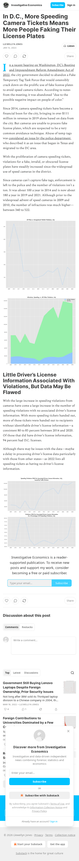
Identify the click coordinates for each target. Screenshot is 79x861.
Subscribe (58, 5)
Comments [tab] (11, 627)
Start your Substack (29, 844)
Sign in (71, 5)
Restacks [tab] (27, 627)
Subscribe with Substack (42, 795)
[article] (39, 696)
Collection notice (65, 835)
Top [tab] (7, 672)
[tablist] (19, 627)
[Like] (6, 56)
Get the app (57, 844)
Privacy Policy (39, 811)
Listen (71, 46)
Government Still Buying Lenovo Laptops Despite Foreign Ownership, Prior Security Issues (28, 687)
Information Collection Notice (46, 807)
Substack (21, 853)
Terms (49, 835)
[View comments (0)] (15, 56)
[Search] (72, 672)
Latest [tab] (17, 672)
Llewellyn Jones (12, 44)
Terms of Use (57, 803)
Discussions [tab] (31, 672)
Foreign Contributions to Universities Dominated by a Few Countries (28, 722)
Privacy (38, 835)
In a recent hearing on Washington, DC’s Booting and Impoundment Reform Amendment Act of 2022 (39, 70)
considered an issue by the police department (40, 138)
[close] (68, 731)
